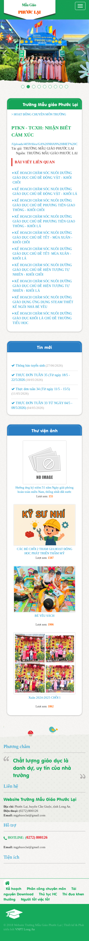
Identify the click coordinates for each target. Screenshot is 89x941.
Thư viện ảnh (45, 430)
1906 (51, 624)
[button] (6, 52)
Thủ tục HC (48, 893)
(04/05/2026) (35, 405)
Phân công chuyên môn (46, 888)
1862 (51, 706)
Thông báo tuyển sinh (30, 362)
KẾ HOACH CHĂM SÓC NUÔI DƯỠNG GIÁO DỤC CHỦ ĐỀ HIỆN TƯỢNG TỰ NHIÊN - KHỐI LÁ (42, 285)
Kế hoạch (13, 888)
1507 (51, 558)
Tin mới (44, 347)
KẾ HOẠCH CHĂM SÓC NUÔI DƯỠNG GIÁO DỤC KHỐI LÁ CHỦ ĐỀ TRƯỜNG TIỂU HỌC (42, 318)
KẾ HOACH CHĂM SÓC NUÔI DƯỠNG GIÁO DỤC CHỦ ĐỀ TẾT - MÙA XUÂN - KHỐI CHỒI (42, 237)
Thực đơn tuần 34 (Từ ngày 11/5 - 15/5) (42, 386)
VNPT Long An (25, 929)
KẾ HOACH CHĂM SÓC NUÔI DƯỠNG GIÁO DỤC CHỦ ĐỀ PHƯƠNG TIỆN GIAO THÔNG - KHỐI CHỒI (44, 205)
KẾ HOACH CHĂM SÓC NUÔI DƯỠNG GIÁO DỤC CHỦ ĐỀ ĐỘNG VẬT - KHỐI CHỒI (42, 177)
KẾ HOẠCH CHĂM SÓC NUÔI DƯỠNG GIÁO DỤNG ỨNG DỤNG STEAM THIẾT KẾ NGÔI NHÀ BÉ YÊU (43, 302)
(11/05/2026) (19, 390)
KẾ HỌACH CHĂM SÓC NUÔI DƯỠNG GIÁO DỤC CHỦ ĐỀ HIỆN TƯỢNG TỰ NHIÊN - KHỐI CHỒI (42, 269)
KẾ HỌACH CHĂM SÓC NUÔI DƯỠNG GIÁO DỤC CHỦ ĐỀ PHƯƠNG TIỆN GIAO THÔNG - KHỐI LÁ (44, 221)
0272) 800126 (36, 837)
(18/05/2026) (34, 377)
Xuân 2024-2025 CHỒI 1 (44, 697)
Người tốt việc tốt (35, 899)
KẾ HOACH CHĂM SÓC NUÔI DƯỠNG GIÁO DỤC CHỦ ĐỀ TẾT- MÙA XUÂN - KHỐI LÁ (42, 253)
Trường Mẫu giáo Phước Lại (50, 104)
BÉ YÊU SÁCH (44, 615)
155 (51, 496)
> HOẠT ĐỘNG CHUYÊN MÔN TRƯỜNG (38, 114)
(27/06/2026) (54, 362)
